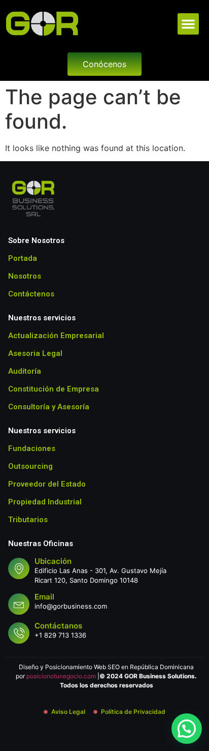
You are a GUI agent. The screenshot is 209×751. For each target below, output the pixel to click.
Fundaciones (31, 448)
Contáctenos (31, 293)
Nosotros (24, 276)
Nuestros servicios (42, 317)
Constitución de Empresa (53, 389)
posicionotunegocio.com (61, 676)
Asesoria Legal (35, 353)
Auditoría (24, 371)
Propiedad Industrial (45, 501)
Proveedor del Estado (47, 484)
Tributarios (28, 519)
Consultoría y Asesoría (48, 406)
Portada (22, 258)
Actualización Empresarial (56, 335)
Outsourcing (30, 466)
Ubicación (53, 561)
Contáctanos (58, 625)
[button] (188, 24)
